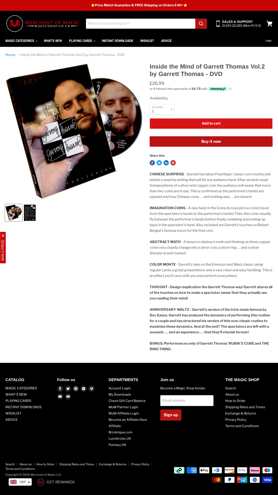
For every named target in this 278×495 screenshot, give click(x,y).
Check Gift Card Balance (127, 401)
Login (268, 40)
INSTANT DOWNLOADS (117, 40)
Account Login (120, 388)
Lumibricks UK (120, 439)
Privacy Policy (235, 420)
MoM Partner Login (123, 407)
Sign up (171, 415)
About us (232, 394)
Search (230, 388)
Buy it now (211, 141)
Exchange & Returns (240, 413)
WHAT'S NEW (53, 40)
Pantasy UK (117, 445)
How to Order (235, 401)
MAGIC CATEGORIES (20, 40)
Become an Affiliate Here (128, 420)
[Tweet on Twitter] (159, 162)
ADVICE (166, 40)
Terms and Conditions (242, 426)
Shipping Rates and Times (245, 407)
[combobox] (140, 24)
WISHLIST (147, 40)
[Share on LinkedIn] (166, 162)
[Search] (201, 24)
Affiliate (115, 426)
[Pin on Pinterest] (173, 162)
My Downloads (120, 394)
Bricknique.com (120, 432)
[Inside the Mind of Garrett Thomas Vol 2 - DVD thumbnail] (13, 212)
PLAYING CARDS (81, 40)
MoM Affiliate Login (124, 413)
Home (10, 55)
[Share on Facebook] (152, 162)
